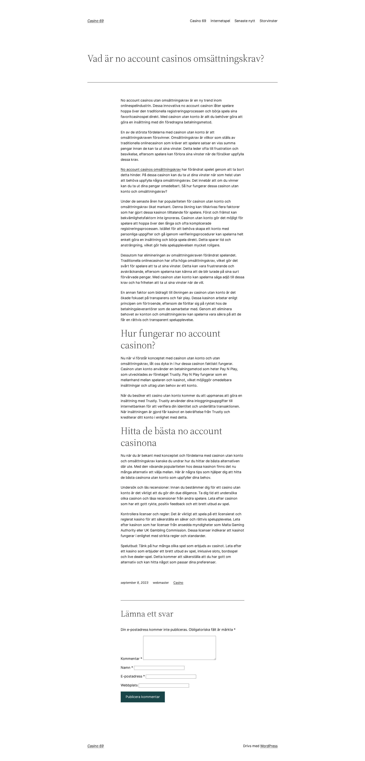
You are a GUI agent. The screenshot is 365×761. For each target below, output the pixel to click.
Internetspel (220, 21)
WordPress (269, 746)
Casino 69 (95, 21)
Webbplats (129, 685)
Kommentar (131, 659)
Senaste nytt (245, 21)
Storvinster (269, 21)
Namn (127, 668)
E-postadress (133, 676)
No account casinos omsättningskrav (151, 169)
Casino (178, 582)
